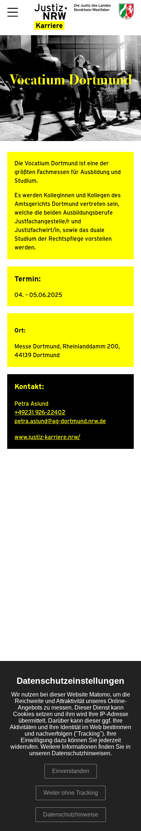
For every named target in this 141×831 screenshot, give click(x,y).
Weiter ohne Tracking (70, 793)
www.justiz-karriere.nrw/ (47, 437)
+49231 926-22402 (39, 413)
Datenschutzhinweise (70, 814)
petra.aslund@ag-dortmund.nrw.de (60, 421)
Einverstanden (70, 771)
